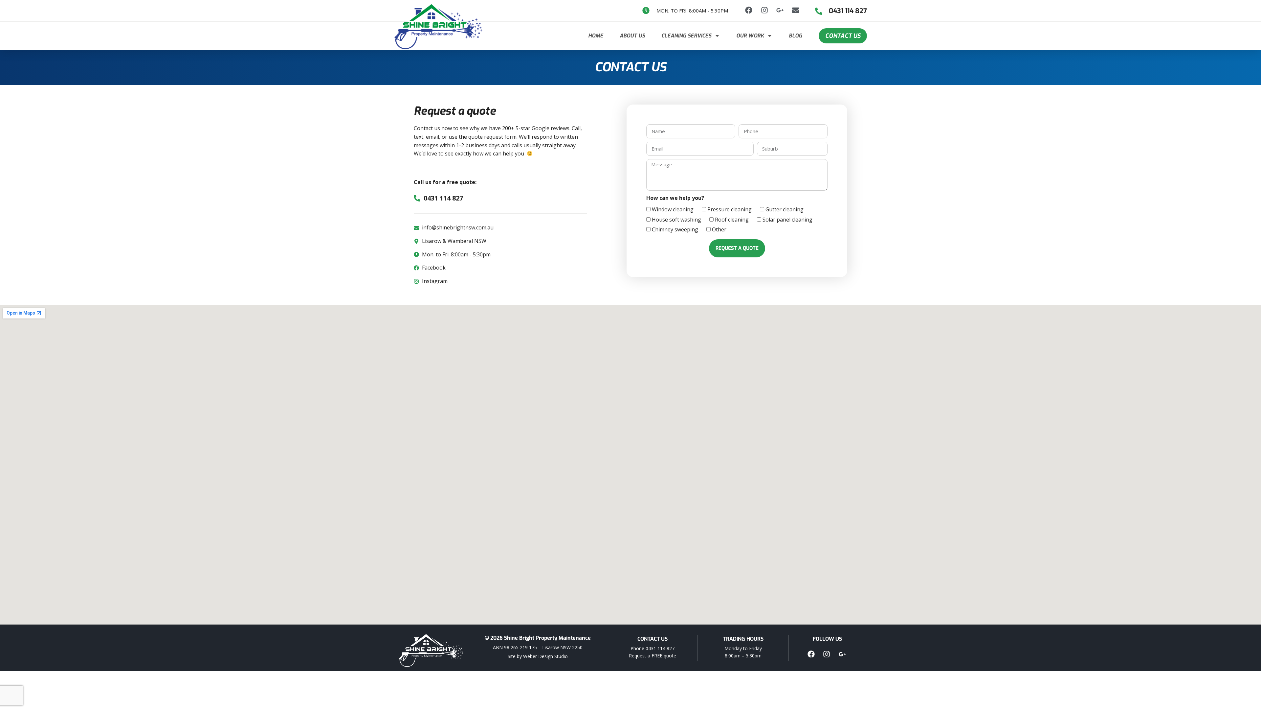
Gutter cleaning (784, 209)
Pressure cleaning (729, 209)
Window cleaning (673, 209)
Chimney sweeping (675, 229)
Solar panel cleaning (787, 219)
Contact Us (842, 36)
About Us (632, 35)
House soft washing (676, 219)
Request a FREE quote (652, 655)
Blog (795, 35)
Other (719, 229)
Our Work (750, 35)
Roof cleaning (732, 219)
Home (595, 35)
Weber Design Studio (545, 656)
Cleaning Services (686, 35)
